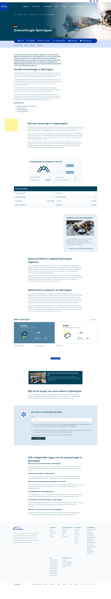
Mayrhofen (77, 533)
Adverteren (64, 584)
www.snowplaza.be (53, 565)
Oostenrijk (64, 529)
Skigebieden (26, 6)
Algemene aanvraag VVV (67, 563)
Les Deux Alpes (90, 550)
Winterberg (77, 529)
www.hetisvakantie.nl (54, 561)
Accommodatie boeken (22, 111)
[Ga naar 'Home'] (4, 6)
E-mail (33, 416)
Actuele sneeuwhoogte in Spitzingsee (26, 106)
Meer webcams (55, 358)
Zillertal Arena (90, 553)
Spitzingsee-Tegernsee (34, 14)
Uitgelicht (64, 6)
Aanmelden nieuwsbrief (67, 561)
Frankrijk (64, 533)
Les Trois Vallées (90, 535)
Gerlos (76, 543)
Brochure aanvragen (66, 565)
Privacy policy (52, 584)
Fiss (75, 545)
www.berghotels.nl (53, 573)
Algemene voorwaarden (37, 584)
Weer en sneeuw (36, 6)
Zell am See (77, 534)
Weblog (56, 6)
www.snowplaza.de (53, 568)
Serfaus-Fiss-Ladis (90, 539)
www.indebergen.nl (53, 560)
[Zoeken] (97, 6)
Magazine (88, 6)
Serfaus (76, 539)
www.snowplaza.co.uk (54, 570)
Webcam (32, 45)
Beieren (26, 14)
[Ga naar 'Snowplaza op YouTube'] (94, 1)
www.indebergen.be (54, 572)
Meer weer (93, 319)
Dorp (22, 41)
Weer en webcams (21, 108)
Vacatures (76, 584)
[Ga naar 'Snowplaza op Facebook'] (90, 1)
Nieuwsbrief (72, 6)
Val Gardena (89, 544)
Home (15, 14)
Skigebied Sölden (90, 551)
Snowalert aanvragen (22, 109)
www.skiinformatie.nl (54, 563)
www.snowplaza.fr (53, 575)
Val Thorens (77, 538)
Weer (26, 45)
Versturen (38, 438)
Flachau (76, 536)
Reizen (51, 534)
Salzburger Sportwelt (91, 537)
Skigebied (32, 41)
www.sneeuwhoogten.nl (54, 566)
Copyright (46, 584)
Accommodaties (47, 6)
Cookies (58, 584)
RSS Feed (64, 566)
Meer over (74, 41)
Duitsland (20, 14)
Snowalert (40, 45)
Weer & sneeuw (45, 41)
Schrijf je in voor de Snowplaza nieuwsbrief (81, 248)
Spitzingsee (43, 14)
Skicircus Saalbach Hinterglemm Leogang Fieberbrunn (91, 547)
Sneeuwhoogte (53, 533)
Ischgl (76, 531)
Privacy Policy (63, 426)
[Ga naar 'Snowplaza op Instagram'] (97, 1)
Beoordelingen (80, 6)
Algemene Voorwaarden (69, 424)
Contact (70, 584)
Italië (63, 534)
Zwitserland (64, 536)
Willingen (76, 541)
